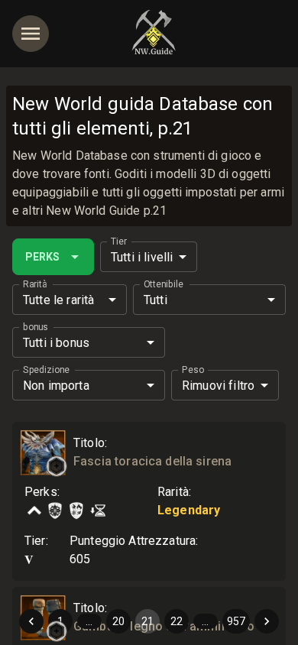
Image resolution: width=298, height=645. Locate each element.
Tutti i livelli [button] (142, 257)
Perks (42, 257)
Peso (193, 370)
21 (147, 621)
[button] (56, 466)
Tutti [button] (155, 300)
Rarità (35, 284)
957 (236, 621)
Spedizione (46, 370)
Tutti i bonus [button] (56, 342)
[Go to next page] (266, 621)
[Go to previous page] (31, 621)
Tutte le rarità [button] (58, 300)
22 (176, 621)
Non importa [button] (56, 385)
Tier (119, 241)
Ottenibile (163, 284)
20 (118, 621)
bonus (35, 327)
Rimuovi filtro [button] (218, 385)
